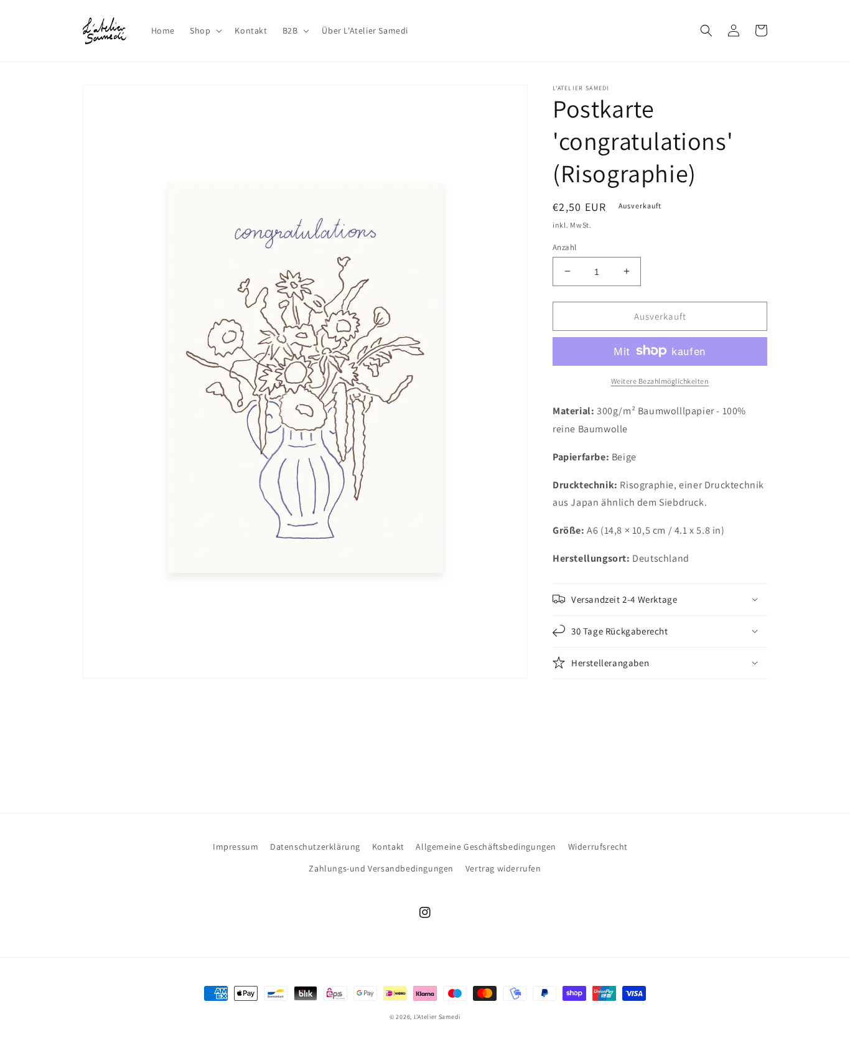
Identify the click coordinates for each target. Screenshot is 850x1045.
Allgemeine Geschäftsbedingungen (486, 846)
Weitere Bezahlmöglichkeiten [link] (660, 380)
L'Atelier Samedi (437, 1017)
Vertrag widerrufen (503, 868)
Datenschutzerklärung (315, 846)
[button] (204, 30)
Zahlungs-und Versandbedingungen (381, 868)
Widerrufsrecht (598, 846)
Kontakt (388, 846)
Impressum (235, 846)
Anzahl (564, 246)
